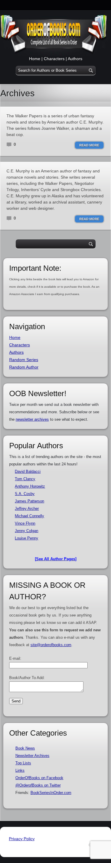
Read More (89, 145)
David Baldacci (28, 471)
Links (20, 770)
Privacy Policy (22, 838)
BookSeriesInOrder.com (50, 792)
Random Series (23, 359)
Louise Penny (26, 538)
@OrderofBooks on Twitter (38, 785)
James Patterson (29, 501)
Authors (75, 58)
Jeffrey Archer (27, 508)
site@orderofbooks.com (50, 645)
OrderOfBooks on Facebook (39, 778)
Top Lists (23, 763)
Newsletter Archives (32, 755)
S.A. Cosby (25, 493)
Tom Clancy (25, 479)
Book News (25, 748)
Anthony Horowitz (30, 486)
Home (34, 58)
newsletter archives (32, 419)
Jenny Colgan (26, 531)
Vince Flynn (25, 523)
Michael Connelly (29, 516)
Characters (54, 58)
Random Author (23, 367)
